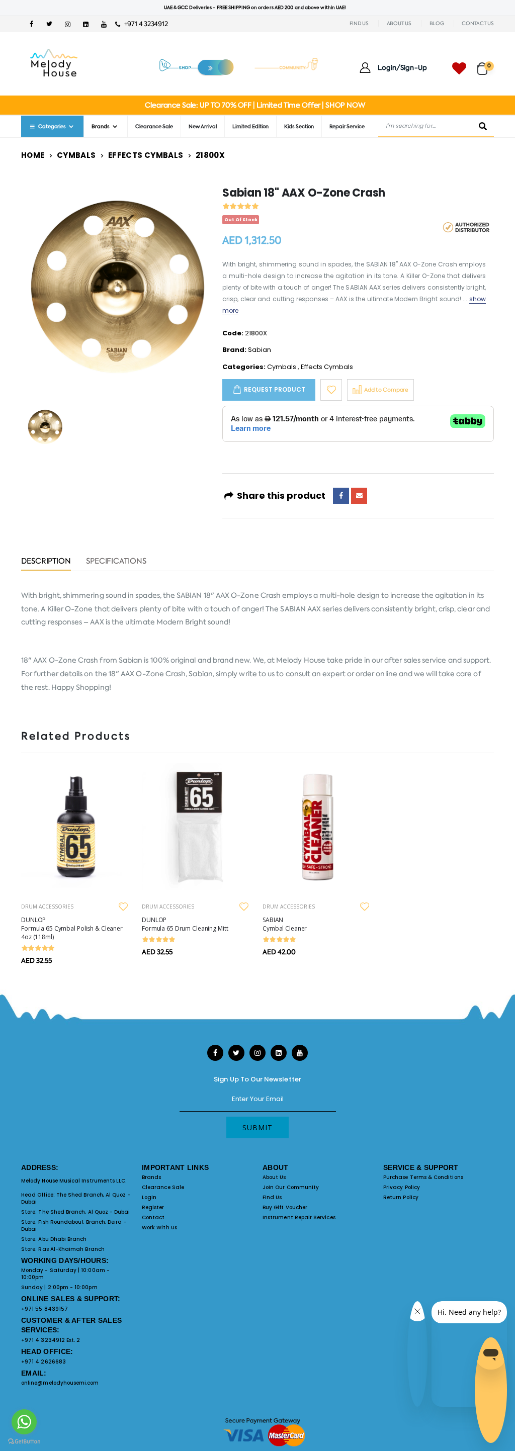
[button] (485, 64)
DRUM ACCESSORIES (47, 906)
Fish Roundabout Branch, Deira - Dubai (73, 1225)
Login (149, 1197)
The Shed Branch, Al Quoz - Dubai (76, 1198)
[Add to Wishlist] (331, 390)
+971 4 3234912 (143, 24)
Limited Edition (250, 126)
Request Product (274, 389)
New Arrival (203, 126)
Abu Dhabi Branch (62, 1239)
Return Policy (400, 1197)
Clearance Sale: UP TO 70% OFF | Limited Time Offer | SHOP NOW (255, 105)
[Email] (359, 496)
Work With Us (159, 1227)
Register (153, 1207)
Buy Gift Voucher (285, 1207)
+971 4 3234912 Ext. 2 (50, 1340)
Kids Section (299, 126)
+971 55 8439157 (44, 1309)
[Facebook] (341, 496)
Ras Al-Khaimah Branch (71, 1249)
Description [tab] (46, 562)
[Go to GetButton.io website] (24, 1441)
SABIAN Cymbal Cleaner (285, 924)
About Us (274, 1177)
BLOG (437, 23)
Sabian (259, 349)
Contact (153, 1217)
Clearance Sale (154, 126)
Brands (151, 1177)
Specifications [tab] (116, 562)
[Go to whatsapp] (24, 1421)
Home (33, 155)
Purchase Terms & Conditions (423, 1177)
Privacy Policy (401, 1187)
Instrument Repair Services (299, 1217)
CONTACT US (478, 23)
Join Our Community (291, 1187)
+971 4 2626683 (43, 1362)
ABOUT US (399, 23)
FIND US (359, 23)
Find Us (272, 1197)
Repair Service (347, 126)
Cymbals (76, 155)
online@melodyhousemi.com (60, 1383)
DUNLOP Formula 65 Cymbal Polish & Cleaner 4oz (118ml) (72, 928)
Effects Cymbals (146, 155)
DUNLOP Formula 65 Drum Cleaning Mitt (185, 924)
